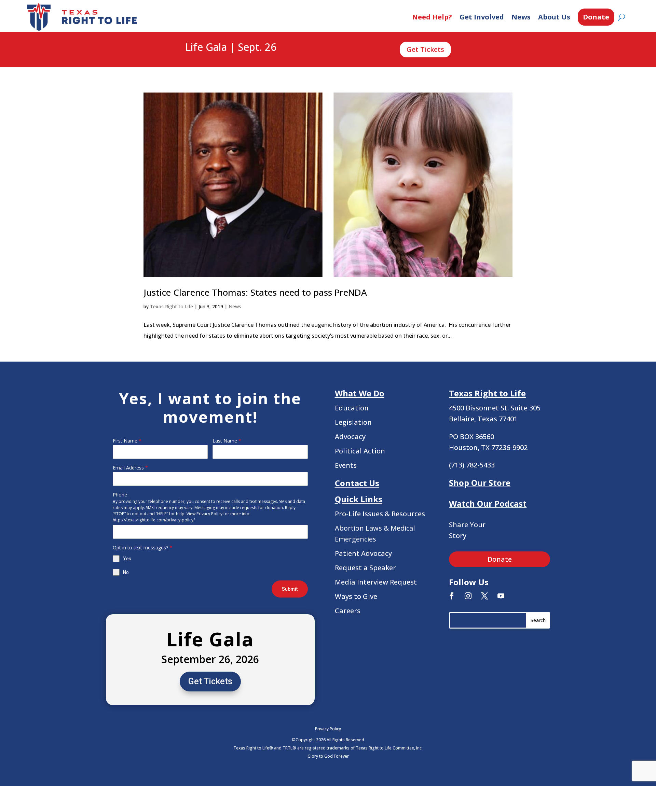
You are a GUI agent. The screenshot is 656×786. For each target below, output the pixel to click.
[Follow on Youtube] (501, 596)
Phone (120, 494)
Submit (290, 589)
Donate (596, 17)
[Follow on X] (484, 596)
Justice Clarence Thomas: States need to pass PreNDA (255, 292)
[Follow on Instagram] (468, 596)
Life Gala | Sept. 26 (230, 47)
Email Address (130, 467)
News (521, 17)
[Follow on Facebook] (452, 596)
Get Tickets (425, 49)
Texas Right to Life (171, 306)
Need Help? (432, 17)
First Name (127, 440)
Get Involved (482, 17)
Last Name (227, 440)
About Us (554, 17)
